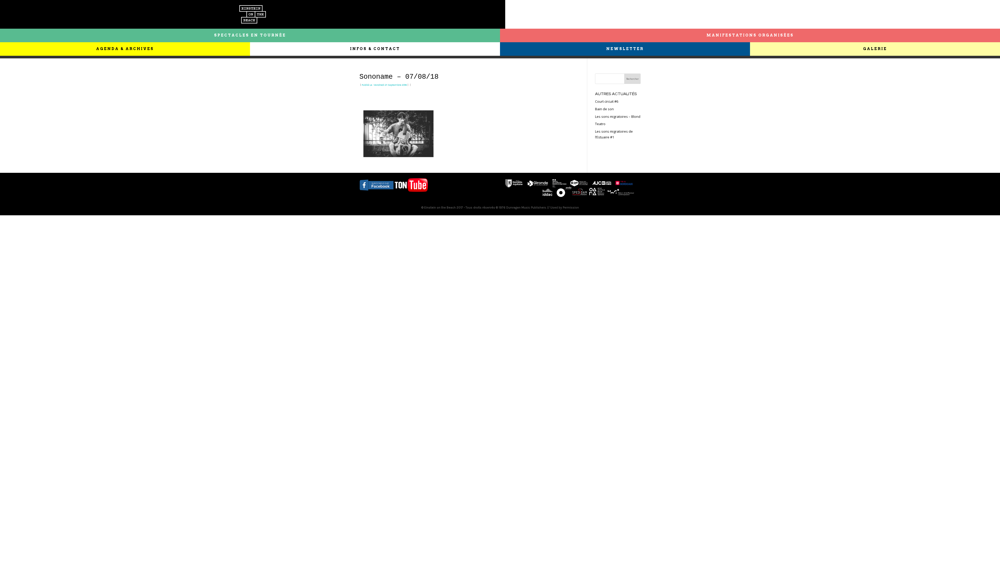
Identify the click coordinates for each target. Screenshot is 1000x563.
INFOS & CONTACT (375, 49)
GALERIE (875, 49)
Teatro (600, 123)
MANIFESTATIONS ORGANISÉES (750, 35)
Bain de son (604, 109)
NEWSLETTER (625, 49)
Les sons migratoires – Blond (617, 116)
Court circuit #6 (606, 101)
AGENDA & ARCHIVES (125, 49)
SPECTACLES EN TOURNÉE (250, 35)
